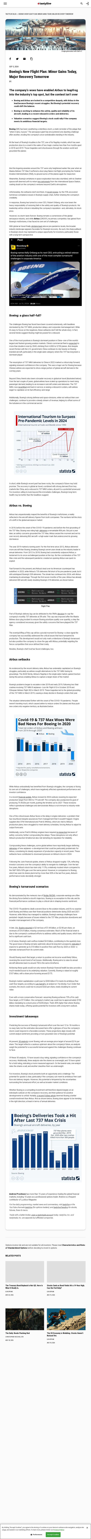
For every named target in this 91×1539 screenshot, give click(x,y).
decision (60, 613)
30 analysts (23, 1041)
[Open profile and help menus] (87, 3)
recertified (22, 387)
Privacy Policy (58, 1530)
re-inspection (62, 832)
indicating (76, 944)
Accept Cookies (53, 1534)
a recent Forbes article (46, 1095)
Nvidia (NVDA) (49, 895)
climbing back (37, 226)
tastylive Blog (10, 14)
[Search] (81, 3)
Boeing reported (25, 927)
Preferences (37, 1534)
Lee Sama (39, 984)
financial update (24, 797)
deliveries (13, 848)
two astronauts (44, 181)
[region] (45, 1531)
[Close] (87, 1527)
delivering (43, 530)
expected (73, 343)
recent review (52, 192)
